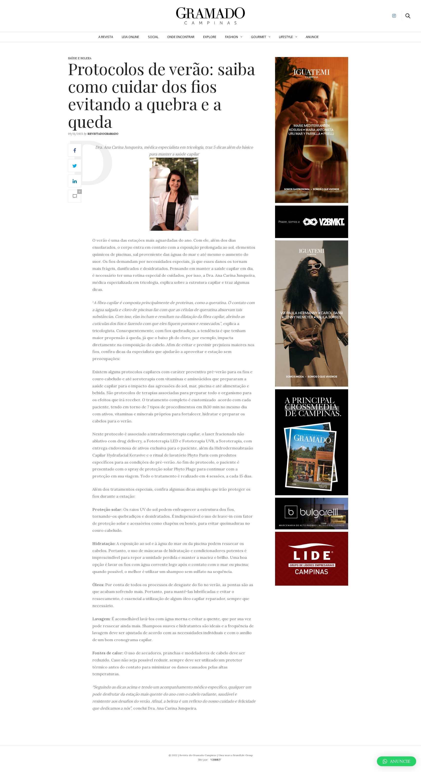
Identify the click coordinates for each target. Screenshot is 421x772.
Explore (209, 37)
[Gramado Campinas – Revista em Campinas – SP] (29, 15)
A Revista (105, 37)
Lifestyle (286, 37)
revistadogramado (102, 133)
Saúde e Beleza (79, 58)
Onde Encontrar (180, 37)
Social (153, 37)
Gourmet (258, 37)
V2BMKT (215, 759)
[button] (396, 761)
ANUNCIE (312, 37)
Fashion (231, 37)
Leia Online (130, 37)
